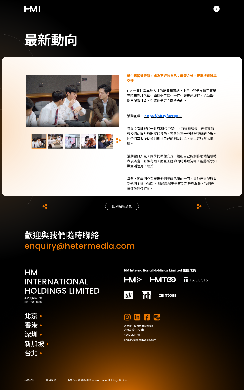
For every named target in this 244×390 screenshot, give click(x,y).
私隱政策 (29, 380)
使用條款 (51, 380)
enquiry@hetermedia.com (140, 340)
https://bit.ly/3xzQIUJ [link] (163, 116)
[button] (216, 9)
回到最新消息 (122, 206)
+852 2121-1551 (132, 334)
